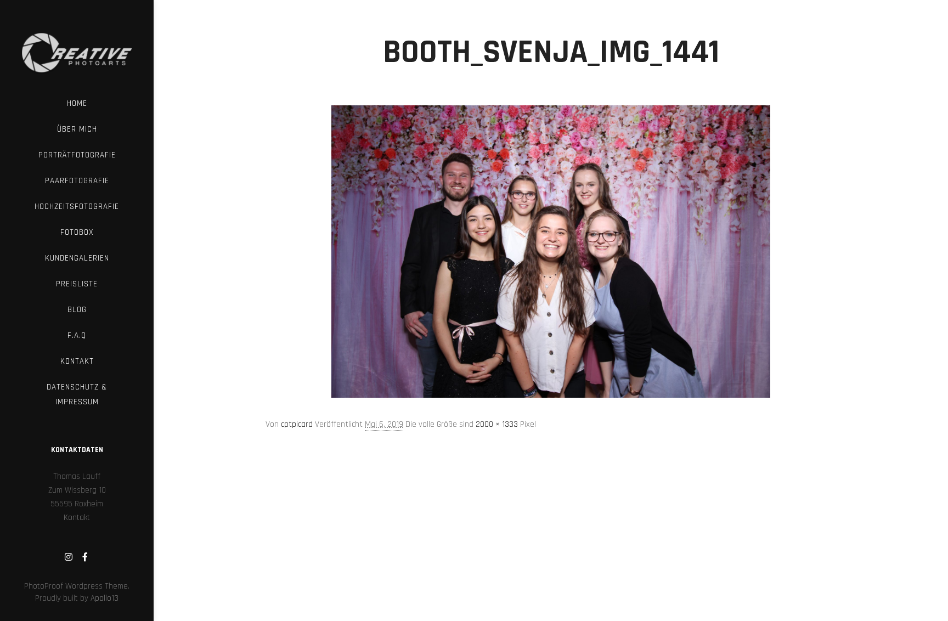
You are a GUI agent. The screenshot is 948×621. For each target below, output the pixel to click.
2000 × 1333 (497, 424)
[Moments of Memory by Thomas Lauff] (77, 45)
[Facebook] (85, 557)
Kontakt (77, 517)
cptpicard (297, 424)
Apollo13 (105, 598)
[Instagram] (68, 557)
